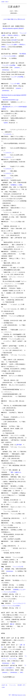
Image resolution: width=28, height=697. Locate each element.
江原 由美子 (14, 40)
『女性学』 (6, 122)
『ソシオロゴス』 (8, 134)
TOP (10, 695)
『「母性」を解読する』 (15, 472)
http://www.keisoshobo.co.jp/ (10, 99)
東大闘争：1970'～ (22, 685)
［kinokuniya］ (5, 69)
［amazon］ (17, 67)
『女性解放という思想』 (16, 184)
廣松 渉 (12, 624)
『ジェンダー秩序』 (15, 83)
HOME (2, 1)
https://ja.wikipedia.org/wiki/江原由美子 (13, 28)
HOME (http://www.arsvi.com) (18, 695)
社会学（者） (5, 685)
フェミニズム (13, 685)
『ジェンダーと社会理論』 (8, 65)
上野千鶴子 (19, 444)
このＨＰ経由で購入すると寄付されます (14, 19)
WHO (6, 1)
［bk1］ (13, 663)
